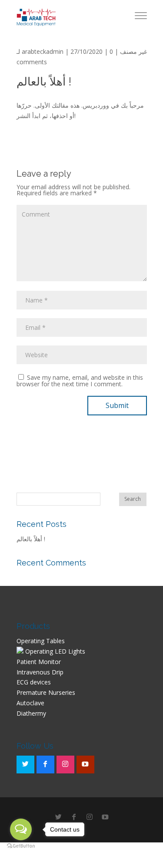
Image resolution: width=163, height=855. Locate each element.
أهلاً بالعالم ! (31, 539)
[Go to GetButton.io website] (21, 846)
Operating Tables (41, 641)
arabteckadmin (42, 51)
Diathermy (31, 713)
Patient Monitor (39, 662)
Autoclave (30, 703)
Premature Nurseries (46, 692)
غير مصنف (133, 51)
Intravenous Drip (40, 672)
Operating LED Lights (54, 651)
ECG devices (34, 682)
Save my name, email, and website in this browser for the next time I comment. (80, 380)
